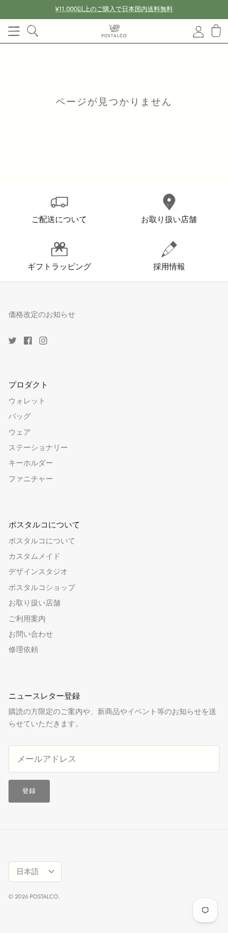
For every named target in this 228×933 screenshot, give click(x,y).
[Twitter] (12, 341)
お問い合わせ (30, 634)
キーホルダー (30, 462)
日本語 (27, 871)
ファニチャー (30, 478)
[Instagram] (43, 341)
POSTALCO (44, 896)
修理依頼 (23, 649)
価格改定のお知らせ (41, 314)
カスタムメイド (34, 556)
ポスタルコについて (41, 540)
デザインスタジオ (38, 571)
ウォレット (27, 400)
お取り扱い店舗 (34, 602)
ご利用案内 (27, 618)
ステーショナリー (38, 447)
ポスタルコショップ (41, 587)
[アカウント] (192, 31)
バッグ (19, 416)
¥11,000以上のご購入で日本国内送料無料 (114, 9)
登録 (29, 791)
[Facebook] (28, 341)
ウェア (19, 432)
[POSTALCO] (114, 31)
